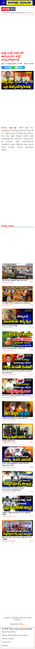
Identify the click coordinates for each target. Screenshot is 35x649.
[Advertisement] (17, 32)
